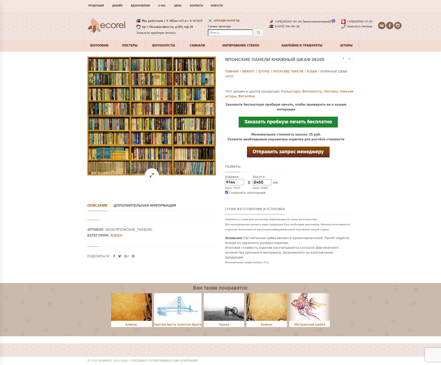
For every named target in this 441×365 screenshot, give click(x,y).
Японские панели (288, 71)
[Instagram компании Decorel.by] (398, 26)
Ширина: (232, 177)
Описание (97, 205)
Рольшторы (290, 91)
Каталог (248, 71)
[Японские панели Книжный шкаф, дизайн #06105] (151, 116)
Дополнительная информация (145, 205)
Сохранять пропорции (247, 192)
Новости (217, 5)
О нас (162, 5)
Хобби (312, 71)
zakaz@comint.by (227, 20)
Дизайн (117, 5)
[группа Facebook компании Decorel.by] (390, 26)
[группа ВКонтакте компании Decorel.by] (382, 26)
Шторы (264, 71)
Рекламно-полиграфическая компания (164, 360)
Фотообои (246, 96)
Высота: (259, 177)
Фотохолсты (312, 91)
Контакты (196, 5)
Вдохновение (140, 5)
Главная (232, 71)
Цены (177, 5)
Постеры (331, 91)
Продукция (96, 5)
